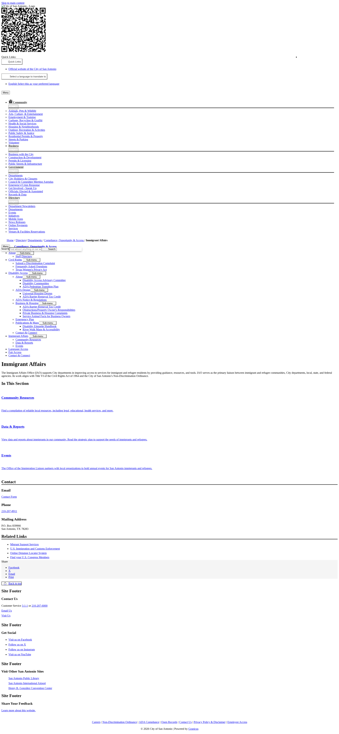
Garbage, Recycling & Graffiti (25, 120)
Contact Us (185, 722)
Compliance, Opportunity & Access (64, 240)
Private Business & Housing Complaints (45, 313)
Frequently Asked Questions (31, 266)
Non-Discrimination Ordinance (119, 722)
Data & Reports (24, 342)
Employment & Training (22, 117)
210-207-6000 (39, 605)
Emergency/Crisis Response (24, 185)
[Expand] (13, 107)
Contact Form (9, 496)
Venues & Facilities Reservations (26, 231)
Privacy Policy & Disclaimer (209, 722)
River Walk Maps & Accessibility (41, 329)
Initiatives (13, 215)
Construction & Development (24, 157)
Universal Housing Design (37, 293)
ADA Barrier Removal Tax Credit (42, 296)
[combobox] (24, 76)
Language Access (18, 349)
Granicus (193, 728)
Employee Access (237, 722)
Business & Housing (27, 303)
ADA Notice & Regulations (31, 299)
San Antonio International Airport (27, 683)
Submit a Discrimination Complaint (35, 263)
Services (13, 228)
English (313, 58)
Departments (15, 175)
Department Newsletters (21, 206)
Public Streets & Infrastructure (25, 163)
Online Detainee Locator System (28, 553)
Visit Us (5, 615)
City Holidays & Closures (22, 178)
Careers (96, 722)
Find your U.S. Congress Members (29, 557)
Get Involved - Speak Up (22, 188)
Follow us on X (17, 644)
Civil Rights (15, 259)
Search (5, 248)
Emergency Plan (25, 319)
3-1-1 (25, 605)
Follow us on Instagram (21, 649)
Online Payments (18, 225)
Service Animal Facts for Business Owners (46, 316)
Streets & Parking (18, 139)
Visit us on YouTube (19, 654)
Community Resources (28, 339)
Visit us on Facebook (20, 639)
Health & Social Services (22, 123)
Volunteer (13, 142)
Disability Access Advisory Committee (44, 280)
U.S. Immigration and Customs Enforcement (35, 548)
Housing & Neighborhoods (23, 126)
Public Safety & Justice (21, 133)
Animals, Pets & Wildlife (22, 110)
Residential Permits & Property (25, 136)
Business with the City (21, 154)
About (12, 252)
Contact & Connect (26, 332)
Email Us (6, 610)
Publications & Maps (27, 322)
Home (10, 240)
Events (12, 212)
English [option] (33, 83)
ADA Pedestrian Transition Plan (40, 286)
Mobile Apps (15, 218)
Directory (21, 240)
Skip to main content (12, 2)
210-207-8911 (9, 511)
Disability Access (18, 272)
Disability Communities (36, 283)
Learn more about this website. (18, 710)
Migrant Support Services (24, 544)
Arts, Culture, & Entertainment (25, 114)
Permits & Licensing (19, 160)
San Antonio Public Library (23, 678)
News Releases (16, 222)
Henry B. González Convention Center (30, 688)
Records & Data (17, 194)
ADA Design (23, 289)
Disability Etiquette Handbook (39, 326)
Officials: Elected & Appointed (25, 191)
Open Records (169, 722)
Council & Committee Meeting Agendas (30, 181)
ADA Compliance (149, 722)
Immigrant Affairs (18, 336)
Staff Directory (24, 256)
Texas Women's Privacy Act (31, 269)
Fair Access (14, 352)
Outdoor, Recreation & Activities (26, 129)
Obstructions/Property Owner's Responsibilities (49, 309)
